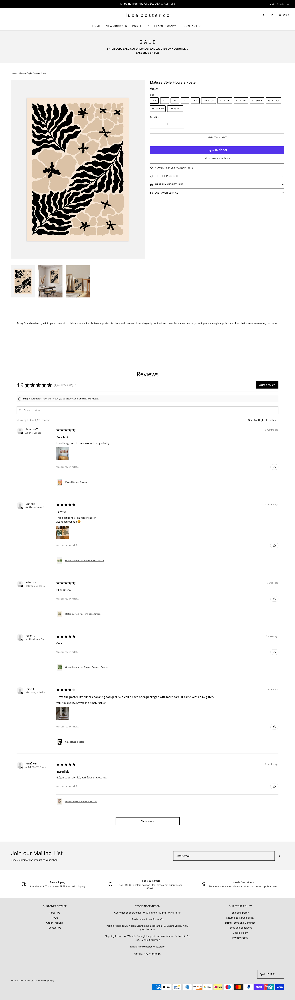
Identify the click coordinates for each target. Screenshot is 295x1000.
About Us (55, 912)
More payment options (217, 158)
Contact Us (193, 25)
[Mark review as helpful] (274, 467)
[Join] (279, 856)
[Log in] (272, 14)
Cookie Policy (240, 932)
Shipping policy (240, 912)
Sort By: (253, 420)
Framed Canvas (166, 25)
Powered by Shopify (44, 980)
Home (96, 25)
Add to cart (217, 137)
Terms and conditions (240, 927)
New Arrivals (116, 25)
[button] (23, 281)
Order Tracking (54, 922)
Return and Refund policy (240, 917)
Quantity (154, 117)
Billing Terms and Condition (240, 922)
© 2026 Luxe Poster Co (22, 980)
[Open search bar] (264, 15)
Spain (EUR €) (276, 4)
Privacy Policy (240, 937)
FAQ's (55, 917)
